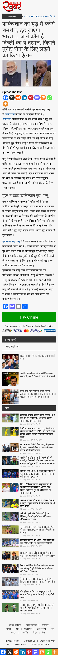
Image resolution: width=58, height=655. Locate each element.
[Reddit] (18, 97)
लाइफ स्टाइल (31, 624)
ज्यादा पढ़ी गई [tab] (12, 346)
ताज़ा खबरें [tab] (10, 339)
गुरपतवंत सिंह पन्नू (11, 241)
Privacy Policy (12, 640)
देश (43, 632)
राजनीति (24, 632)
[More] (5, 104)
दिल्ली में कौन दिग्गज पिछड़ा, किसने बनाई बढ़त (37, 357)
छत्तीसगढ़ (28, 628)
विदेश (35, 632)
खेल (7, 408)
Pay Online (29, 317)
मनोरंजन (45, 624)
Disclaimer (20, 644)
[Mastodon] (37, 97)
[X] (12, 97)
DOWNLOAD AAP (40, 644)
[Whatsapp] (49, 97)
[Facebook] (5, 97)
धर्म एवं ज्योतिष (15, 624)
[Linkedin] (24, 97)
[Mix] (43, 97)
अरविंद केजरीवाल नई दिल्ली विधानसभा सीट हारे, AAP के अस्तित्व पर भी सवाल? (37, 375)
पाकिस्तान (10, 114)
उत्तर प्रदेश (41, 628)
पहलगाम (7, 119)
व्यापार (8, 628)
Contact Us (29, 640)
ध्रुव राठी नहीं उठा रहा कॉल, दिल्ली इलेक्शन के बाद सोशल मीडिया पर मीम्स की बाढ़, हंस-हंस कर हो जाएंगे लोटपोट (38, 393)
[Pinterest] (31, 97)
